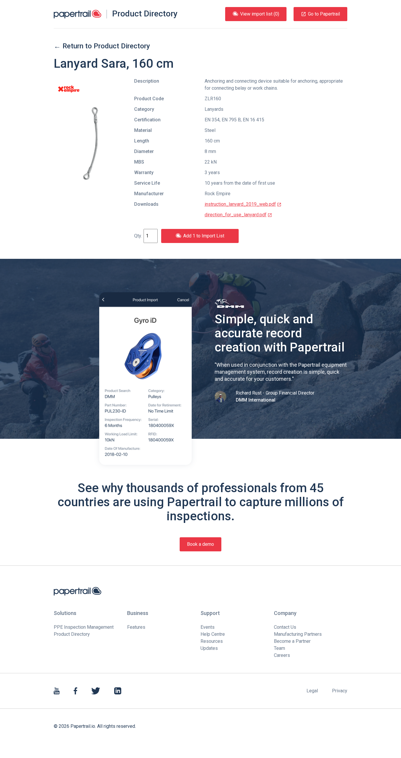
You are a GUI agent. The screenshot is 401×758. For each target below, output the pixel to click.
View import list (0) (259, 14)
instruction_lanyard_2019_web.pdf (240, 204)
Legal (312, 691)
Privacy (339, 691)
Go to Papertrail (324, 14)
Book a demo (200, 544)
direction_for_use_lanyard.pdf (236, 214)
